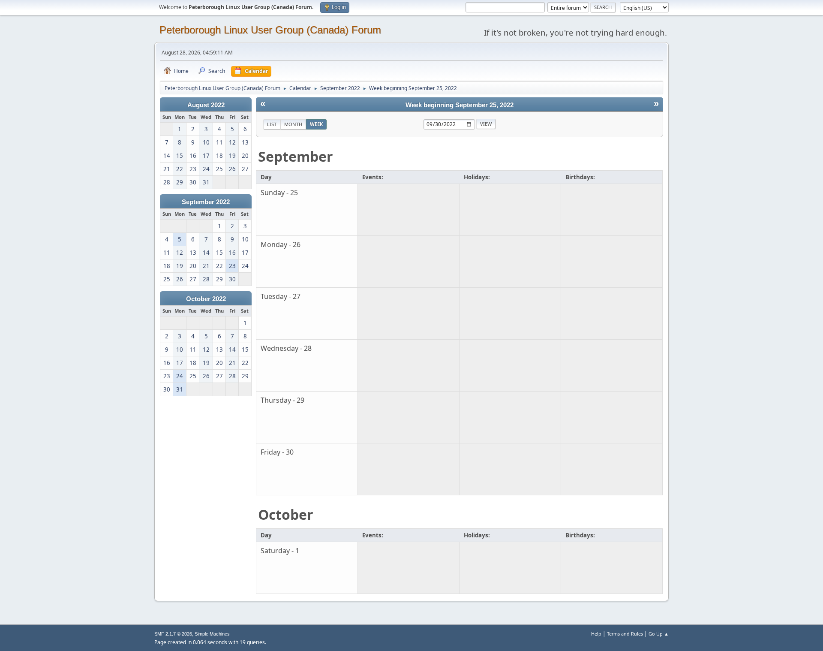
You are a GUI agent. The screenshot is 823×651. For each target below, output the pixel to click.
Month (293, 124)
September (295, 156)
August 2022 (206, 105)
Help (596, 633)
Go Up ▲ (659, 633)
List (271, 124)
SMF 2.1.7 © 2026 (173, 633)
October (285, 514)
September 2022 (206, 202)
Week (316, 124)
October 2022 (206, 298)
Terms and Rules (625, 633)
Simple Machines (212, 633)
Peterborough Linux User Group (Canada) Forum (270, 30)
